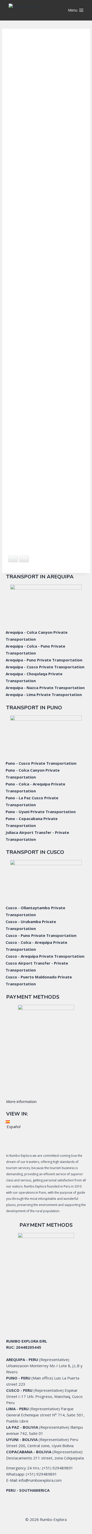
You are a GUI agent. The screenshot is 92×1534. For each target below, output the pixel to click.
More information (21, 1101)
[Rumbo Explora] (34, 10)
